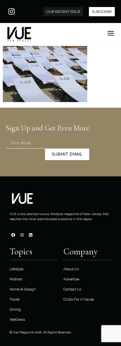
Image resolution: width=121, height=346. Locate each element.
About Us (71, 269)
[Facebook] (13, 235)
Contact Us (72, 289)
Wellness (17, 319)
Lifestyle (16, 269)
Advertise (71, 279)
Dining (15, 309)
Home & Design (23, 289)
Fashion (16, 279)
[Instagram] (11, 11)
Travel (15, 299)
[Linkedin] (30, 235)
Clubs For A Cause (78, 299)
